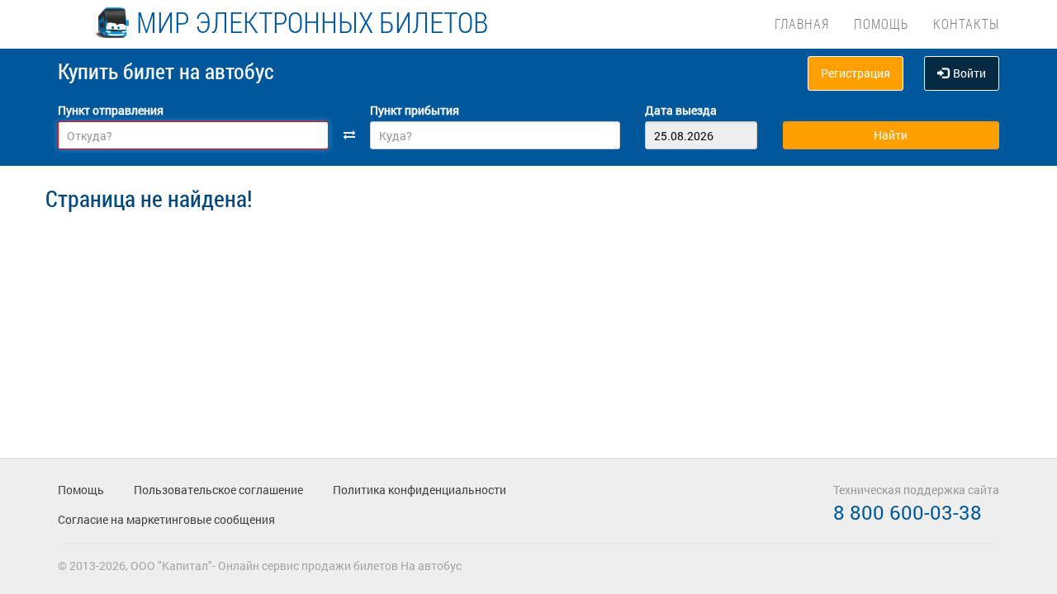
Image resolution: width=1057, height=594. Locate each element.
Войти (969, 73)
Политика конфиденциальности (419, 489)
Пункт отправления (111, 110)
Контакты (966, 23)
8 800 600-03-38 (907, 512)
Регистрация (855, 73)
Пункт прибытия (414, 110)
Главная (802, 23)
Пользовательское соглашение (218, 489)
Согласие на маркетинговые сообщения (166, 519)
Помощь (881, 23)
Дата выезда (681, 110)
